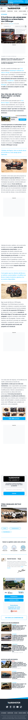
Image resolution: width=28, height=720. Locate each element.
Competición (10, 11)
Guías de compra (22, 11)
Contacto (4, 716)
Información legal (10, 716)
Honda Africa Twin (4, 6)
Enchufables (15, 644)
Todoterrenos (17, 6)
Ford (21, 68)
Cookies (15, 716)
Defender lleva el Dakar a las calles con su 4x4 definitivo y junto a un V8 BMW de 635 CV (12, 59)
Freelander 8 (24, 6)
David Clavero (5, 23)
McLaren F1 (11, 6)
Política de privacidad (21, 716)
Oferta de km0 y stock (14, 609)
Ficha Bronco (14, 596)
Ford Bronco (10, 80)
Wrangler (3, 84)
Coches (15, 11)
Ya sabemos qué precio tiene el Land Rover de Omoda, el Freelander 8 (13, 63)
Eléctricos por (8, 4)
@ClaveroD (11, 23)
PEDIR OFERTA (22, 119)
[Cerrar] (25, 29)
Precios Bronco (14, 605)
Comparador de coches (14, 607)
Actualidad (3, 11)
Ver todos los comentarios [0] (14, 617)
